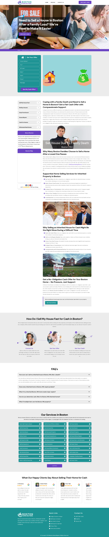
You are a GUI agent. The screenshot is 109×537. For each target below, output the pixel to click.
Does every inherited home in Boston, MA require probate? (37, 387)
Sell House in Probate (49, 440)
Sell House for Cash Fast (56, 523)
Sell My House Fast (24, 428)
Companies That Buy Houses (76, 456)
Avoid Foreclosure (24, 448)
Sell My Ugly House (74, 452)
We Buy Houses (23, 436)
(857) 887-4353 (85, 2)
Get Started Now (51, 303)
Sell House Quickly (74, 424)
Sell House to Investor (56, 519)
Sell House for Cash (24, 440)
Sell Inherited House (24, 452)
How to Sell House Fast (75, 448)
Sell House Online (73, 460)
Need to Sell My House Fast (26, 460)
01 (25, 332)
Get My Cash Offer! (29, 89)
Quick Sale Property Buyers (26, 424)
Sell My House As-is (24, 444)
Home (46, 2)
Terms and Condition (55, 528)
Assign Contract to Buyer (56, 516)
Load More (54, 465)
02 (51, 332)
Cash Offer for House (49, 452)
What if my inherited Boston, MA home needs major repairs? (37, 392)
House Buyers (48, 460)
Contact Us (61, 2)
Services (53, 2)
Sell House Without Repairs (76, 436)
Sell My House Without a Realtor (52, 424)
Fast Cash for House (55, 521)
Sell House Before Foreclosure (51, 448)
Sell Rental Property (74, 432)
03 (76, 332)
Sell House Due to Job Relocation (77, 440)
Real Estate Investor (49, 456)
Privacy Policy (54, 526)
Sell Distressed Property (50, 432)
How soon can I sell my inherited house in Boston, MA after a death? (39, 375)
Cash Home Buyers (24, 432)
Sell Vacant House (74, 444)
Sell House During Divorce (50, 436)
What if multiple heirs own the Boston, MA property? (35, 402)
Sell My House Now (24, 456)
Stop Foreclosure (48, 444)
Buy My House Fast (49, 428)
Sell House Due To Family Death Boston (31, 50)
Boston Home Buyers (54, 535)
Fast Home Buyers (74, 428)
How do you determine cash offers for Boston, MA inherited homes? (39, 397)
